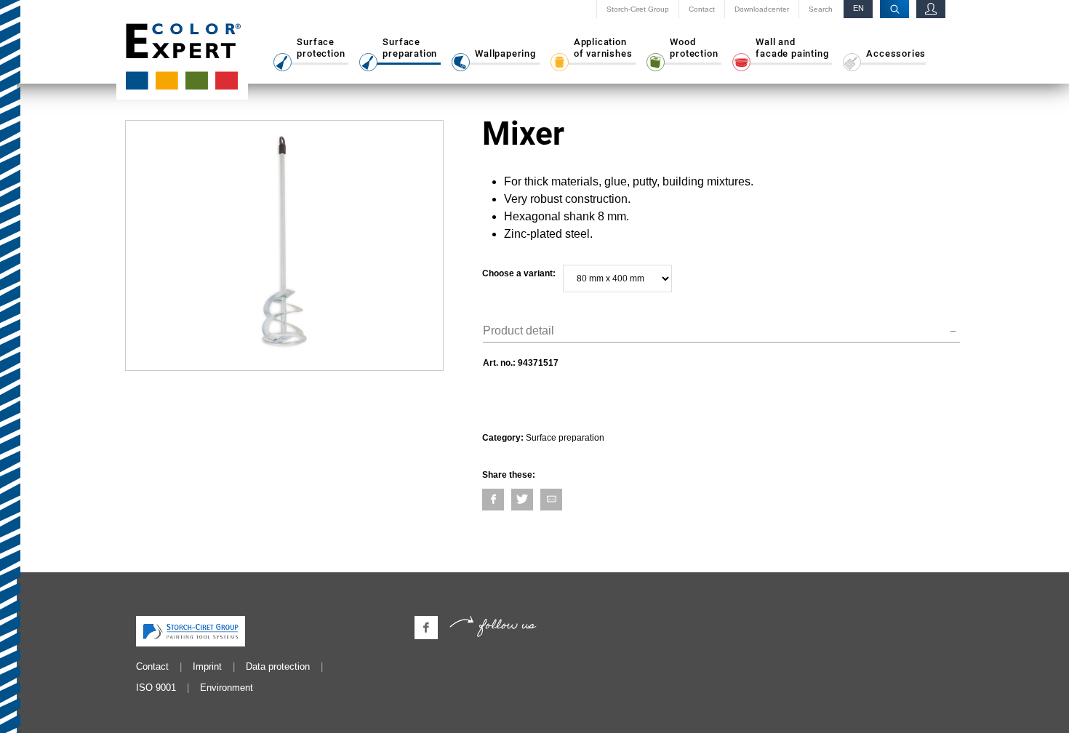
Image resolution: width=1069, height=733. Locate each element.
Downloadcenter (761, 9)
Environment (226, 687)
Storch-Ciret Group (637, 9)
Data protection (278, 666)
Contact (702, 9)
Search (821, 9)
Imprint (207, 666)
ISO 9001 (156, 687)
